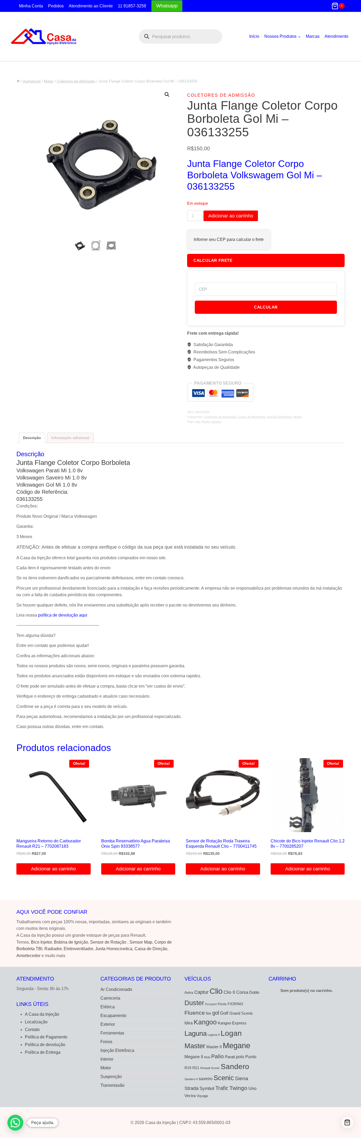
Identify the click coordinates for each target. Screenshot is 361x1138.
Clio (216, 991)
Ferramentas (112, 1033)
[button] (167, 94)
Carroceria (110, 998)
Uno (252, 1088)
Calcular (266, 307)
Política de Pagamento (46, 1037)
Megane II (193, 1056)
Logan (231, 1033)
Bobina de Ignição (71, 942)
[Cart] (347, 1122)
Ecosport (211, 1004)
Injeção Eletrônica (279, 416)
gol (198, 421)
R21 (195, 1068)
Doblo (254, 992)
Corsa (242, 992)
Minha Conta (31, 6)
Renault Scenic (210, 1068)
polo (240, 1056)
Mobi (207, 1057)
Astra (188, 993)
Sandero (235, 1066)
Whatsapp (167, 5)
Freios (106, 1041)
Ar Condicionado (116, 989)
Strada (191, 1088)
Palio (217, 1056)
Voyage (202, 1096)
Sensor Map (140, 942)
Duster (194, 1002)
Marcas (313, 36)
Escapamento (113, 1015)
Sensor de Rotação (108, 942)
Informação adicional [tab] (70, 438)
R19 (187, 1068)
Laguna (195, 1033)
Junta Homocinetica (113, 948)
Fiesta (222, 1004)
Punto (250, 1056)
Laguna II (214, 1034)
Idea (188, 1023)
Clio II (229, 992)
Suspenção (111, 1076)
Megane (236, 1045)
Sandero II (191, 1079)
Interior (106, 1059)
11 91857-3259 (132, 6)
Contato (32, 1029)
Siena (241, 1078)
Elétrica (107, 1007)
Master (194, 1046)
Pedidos (56, 6)
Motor (298, 416)
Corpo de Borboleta (252, 416)
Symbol (207, 1088)
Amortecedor (28, 955)
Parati (206, 421)
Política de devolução (45, 1044)
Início (254, 36)
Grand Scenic (241, 1013)
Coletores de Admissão (221, 95)
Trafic (221, 1088)
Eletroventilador (78, 948)
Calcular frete (213, 260)
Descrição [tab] (32, 438)
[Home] (18, 81)
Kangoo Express (232, 1023)
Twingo (238, 1088)
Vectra (190, 1096)
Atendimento (336, 36)
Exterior (107, 1024)
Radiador (53, 948)
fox (208, 1013)
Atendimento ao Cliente (91, 6)
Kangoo (205, 1022)
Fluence (194, 1013)
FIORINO (235, 1004)
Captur (201, 992)
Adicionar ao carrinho (230, 215)
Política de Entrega (43, 1052)
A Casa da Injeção (42, 1014)
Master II (214, 1046)
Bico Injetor (41, 942)
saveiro (216, 421)
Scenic (224, 1077)
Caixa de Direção (151, 948)
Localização (36, 1022)
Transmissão (112, 1085)
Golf (224, 1013)
